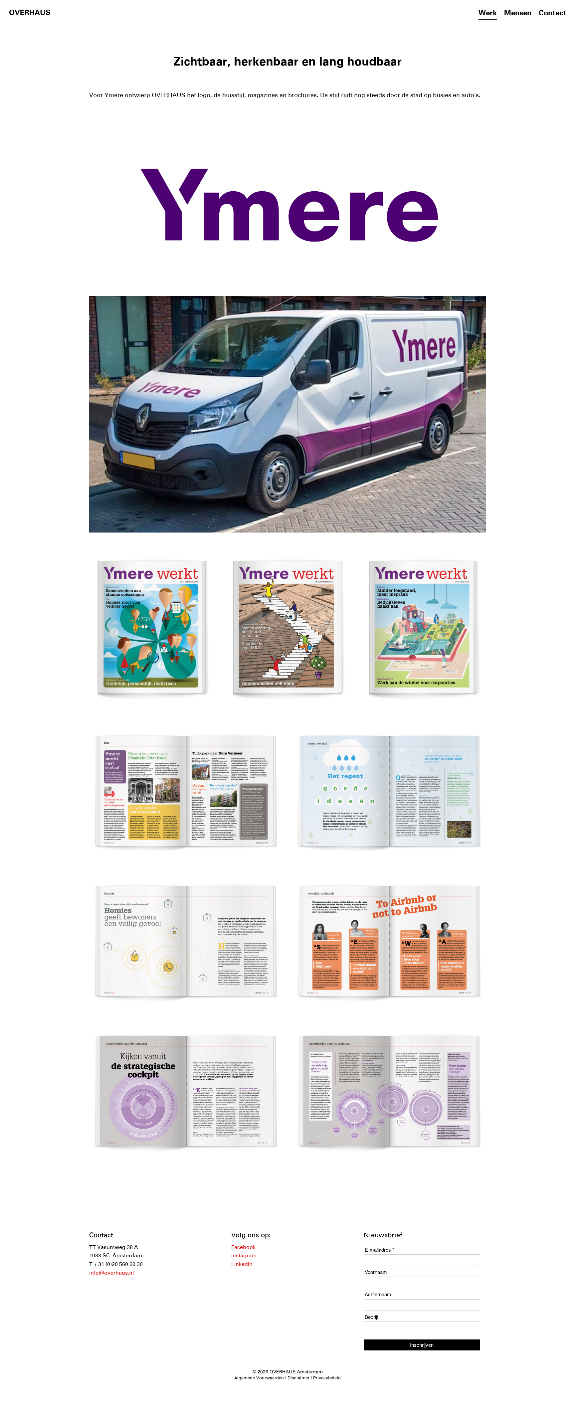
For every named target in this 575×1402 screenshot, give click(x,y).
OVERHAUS (30, 13)
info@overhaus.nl (111, 1273)
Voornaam (376, 1272)
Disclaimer (298, 1378)
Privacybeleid (327, 1378)
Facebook (243, 1247)
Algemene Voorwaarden (259, 1378)
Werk (488, 13)
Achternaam (378, 1294)
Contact (552, 13)
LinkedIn (242, 1264)
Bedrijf (371, 1317)
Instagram (244, 1256)
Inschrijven (422, 1344)
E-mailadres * (379, 1250)
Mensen (517, 13)
